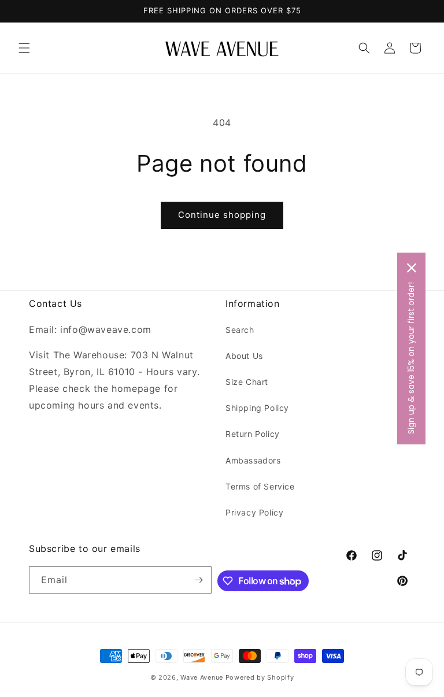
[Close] (411, 268)
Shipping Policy (257, 408)
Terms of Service (260, 486)
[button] (24, 48)
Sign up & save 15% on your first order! (411, 358)
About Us (244, 356)
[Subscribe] (198, 580)
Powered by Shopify (259, 677)
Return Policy (252, 434)
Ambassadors (253, 460)
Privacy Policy (254, 512)
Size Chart (246, 382)
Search (239, 330)
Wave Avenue (201, 677)
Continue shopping (222, 214)
